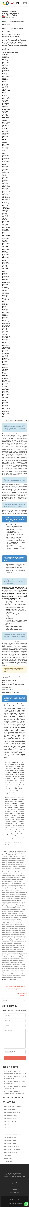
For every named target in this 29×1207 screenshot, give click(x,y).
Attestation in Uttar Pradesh (12, 1149)
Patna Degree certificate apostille (16, 945)
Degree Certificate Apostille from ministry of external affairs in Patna (13, 902)
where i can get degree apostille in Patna (12, 968)
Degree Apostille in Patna (12, 887)
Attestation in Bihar (21, 851)
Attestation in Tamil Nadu (11, 1146)
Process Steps (8, 1158)
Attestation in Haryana (10, 1118)
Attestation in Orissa (10, 1137)
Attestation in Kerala (10, 1128)
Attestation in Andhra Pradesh (12, 1106)
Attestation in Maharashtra (12, 1134)
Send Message (15, 1058)
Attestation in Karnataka (11, 1125)
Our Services (7, 1155)
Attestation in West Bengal (11, 1152)
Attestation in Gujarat (10, 1115)
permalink (13, 979)
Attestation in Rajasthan (11, 1143)
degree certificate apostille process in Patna (12, 907)
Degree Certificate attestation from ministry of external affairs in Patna (14, 920)
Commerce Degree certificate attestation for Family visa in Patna (13, 885)
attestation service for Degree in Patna (15, 877)
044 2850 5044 (14, 1192)
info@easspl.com (14, 1183)
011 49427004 (14, 1189)
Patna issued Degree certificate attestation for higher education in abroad (13, 958)
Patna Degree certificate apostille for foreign (13, 947)
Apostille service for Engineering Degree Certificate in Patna (13, 860)
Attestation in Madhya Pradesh (13, 1131)
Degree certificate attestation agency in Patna (13, 909)
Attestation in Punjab (10, 1140)
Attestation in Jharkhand (11, 1121)
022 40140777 (14, 1191)
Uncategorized (8, 1161)
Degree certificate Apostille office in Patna (16, 906)
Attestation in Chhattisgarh (12, 1112)
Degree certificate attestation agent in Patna (13, 911)
